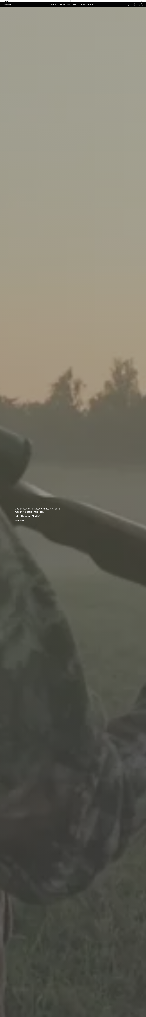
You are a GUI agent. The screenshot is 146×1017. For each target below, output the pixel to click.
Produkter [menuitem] (52, 4)
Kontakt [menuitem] (75, 4)
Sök (128, 5)
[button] (141, 4)
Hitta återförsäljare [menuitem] (88, 4)
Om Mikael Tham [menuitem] (65, 4)
